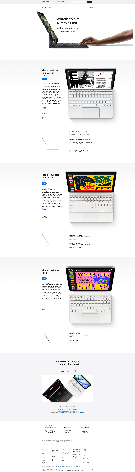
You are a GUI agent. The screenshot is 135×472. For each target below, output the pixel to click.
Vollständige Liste (65, 440)
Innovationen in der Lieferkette (87, 452)
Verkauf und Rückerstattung (69, 470)
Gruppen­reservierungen (65, 452)
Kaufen (92, 7)
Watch (43, 453)
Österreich (91, 469)
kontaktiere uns (81, 412)
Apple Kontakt (85, 463)
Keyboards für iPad (46, 7)
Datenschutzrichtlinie (45, 470)
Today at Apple (64, 450)
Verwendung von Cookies (52, 470)
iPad (42, 450)
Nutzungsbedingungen (60, 470)
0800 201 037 (78, 466)
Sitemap (82, 470)
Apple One (53, 455)
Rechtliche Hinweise (77, 470)
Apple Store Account (55, 450)
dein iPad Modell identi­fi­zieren (66, 412)
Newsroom (84, 455)
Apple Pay (43, 463)
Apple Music (54, 457)
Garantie (84, 459)
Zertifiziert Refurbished (65, 456)
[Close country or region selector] (92, 1)
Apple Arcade (54, 459)
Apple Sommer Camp (65, 453)
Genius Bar (64, 449)
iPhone (43, 452)
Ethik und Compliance (86, 462)
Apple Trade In (64, 457)
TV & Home (43, 456)
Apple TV (53, 456)
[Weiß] (43, 108)
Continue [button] (89, 1)
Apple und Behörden (76, 457)
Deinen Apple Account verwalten (55, 448)
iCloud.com (53, 451)
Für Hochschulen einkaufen (77, 454)
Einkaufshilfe (64, 460)
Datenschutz (85, 450)
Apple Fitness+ (54, 460)
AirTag (43, 457)
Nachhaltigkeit (85, 449)
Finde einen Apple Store (54, 466)
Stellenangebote (85, 458)
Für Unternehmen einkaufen (77, 449)
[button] (77, 2)
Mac (42, 449)
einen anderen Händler (63, 466)
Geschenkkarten (44, 460)
